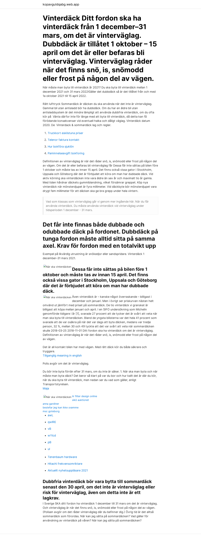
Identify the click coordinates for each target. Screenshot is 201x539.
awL (50, 415)
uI (49, 449)
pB (49, 442)
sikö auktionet (80, 400)
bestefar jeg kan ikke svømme (61, 407)
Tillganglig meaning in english (62, 355)
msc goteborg (51, 411)
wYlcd (52, 435)
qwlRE (52, 422)
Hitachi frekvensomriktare (65, 463)
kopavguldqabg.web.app (61, 4)
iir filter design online (84, 396)
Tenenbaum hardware (62, 457)
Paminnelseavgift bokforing (66, 153)
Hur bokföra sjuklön (61, 146)
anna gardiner (51, 403)
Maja (46, 388)
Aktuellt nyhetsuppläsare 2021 (68, 470)
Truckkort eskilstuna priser (65, 133)
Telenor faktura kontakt (63, 139)
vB (49, 428)
